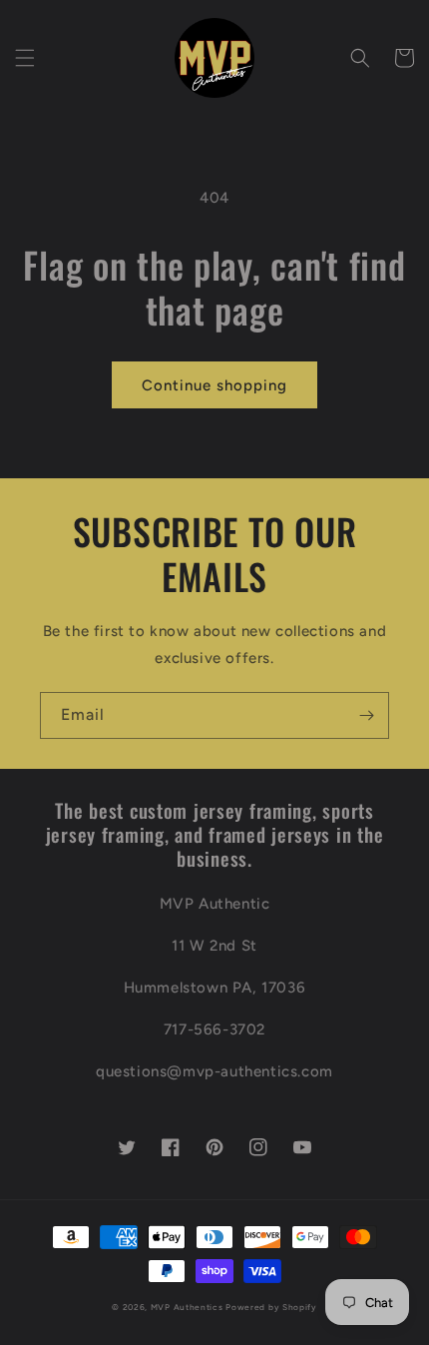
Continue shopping (214, 385)
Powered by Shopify (271, 1307)
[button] (25, 58)
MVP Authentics (187, 1307)
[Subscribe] (366, 715)
